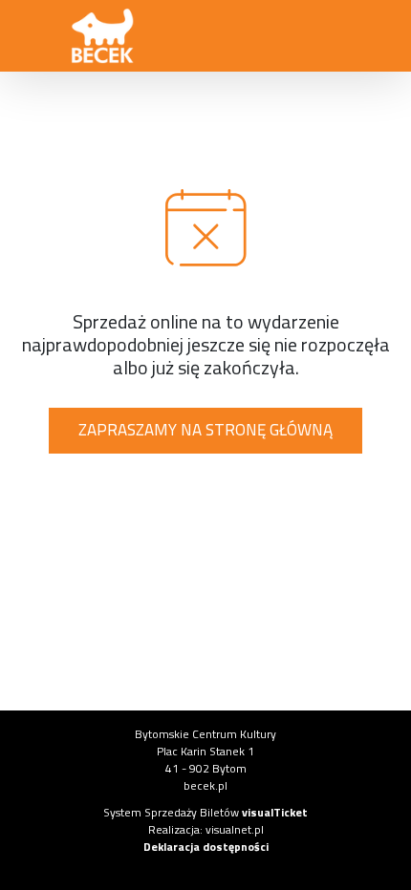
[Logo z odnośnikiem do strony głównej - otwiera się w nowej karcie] (102, 36)
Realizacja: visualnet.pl (206, 829)
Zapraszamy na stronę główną (205, 429)
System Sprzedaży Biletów (205, 812)
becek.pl (205, 785)
